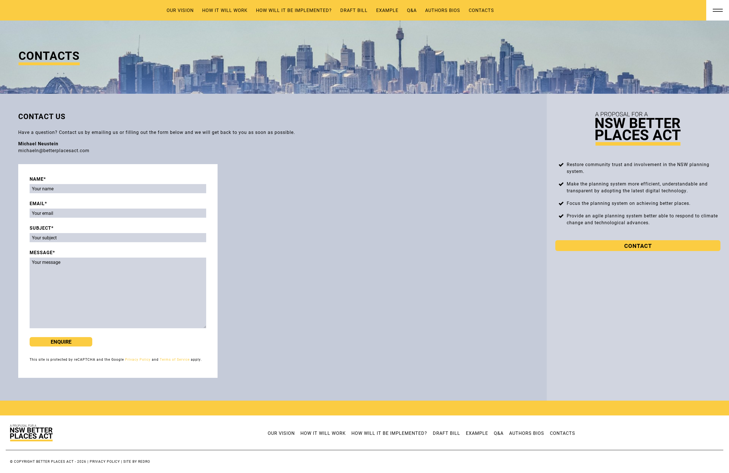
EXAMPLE (387, 10)
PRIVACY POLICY (105, 461)
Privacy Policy (138, 359)
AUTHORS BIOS (442, 10)
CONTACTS (481, 10)
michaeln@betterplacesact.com (53, 150)
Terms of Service (175, 359)
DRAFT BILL (354, 10)
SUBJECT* (42, 228)
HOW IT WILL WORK (224, 10)
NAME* (38, 179)
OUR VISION (180, 10)
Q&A (412, 10)
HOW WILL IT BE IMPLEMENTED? (294, 10)
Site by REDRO (136, 461)
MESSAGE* (42, 252)
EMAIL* (38, 203)
